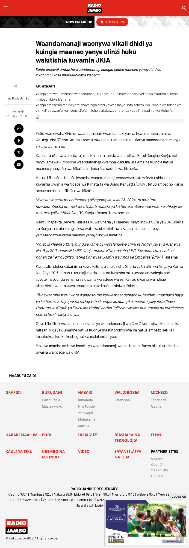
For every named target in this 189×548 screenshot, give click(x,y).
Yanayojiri (85, 413)
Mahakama (86, 419)
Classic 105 (159, 470)
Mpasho (157, 459)
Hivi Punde (86, 406)
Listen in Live (115, 22)
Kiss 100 (157, 464)
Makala (83, 426)
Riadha (156, 406)
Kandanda (159, 400)
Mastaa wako (52, 406)
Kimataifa (85, 400)
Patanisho (122, 400)
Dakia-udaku (51, 400)
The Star (157, 475)
